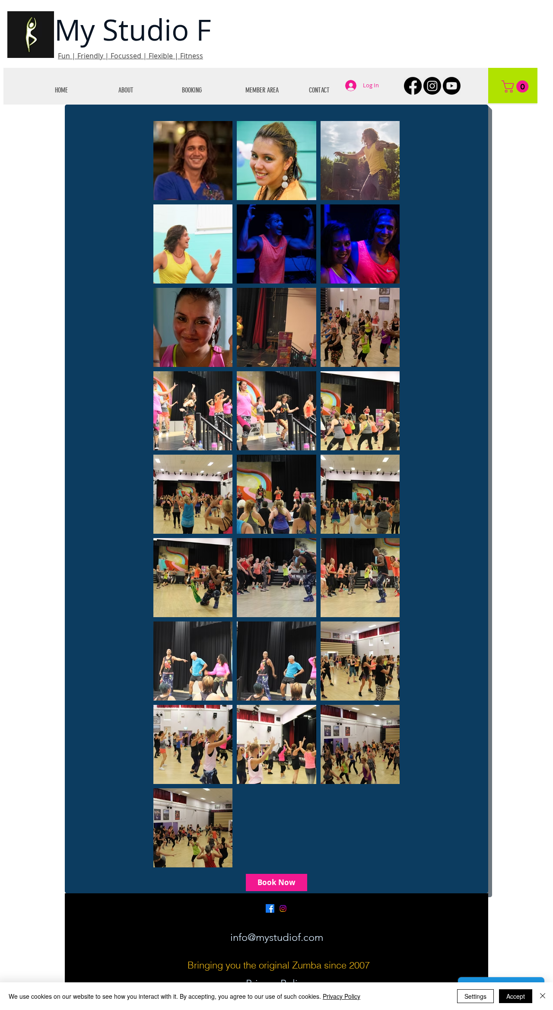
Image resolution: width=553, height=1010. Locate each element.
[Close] (542, 996)
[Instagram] (432, 86)
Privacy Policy (341, 996)
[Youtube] (452, 86)
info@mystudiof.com (276, 937)
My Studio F (132, 29)
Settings (475, 996)
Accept (515, 996)
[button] (143, 90)
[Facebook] (413, 86)
